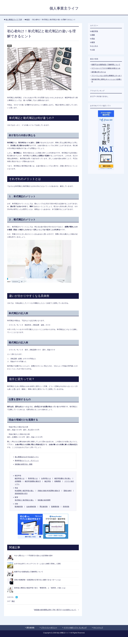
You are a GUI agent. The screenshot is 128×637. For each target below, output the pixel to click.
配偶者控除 (19, 506)
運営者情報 (30, 627)
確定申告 (95, 31)
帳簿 (9, 45)
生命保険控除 (31, 506)
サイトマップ (98, 627)
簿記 (13, 601)
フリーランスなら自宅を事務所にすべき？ (106, 75)
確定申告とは (19, 478)
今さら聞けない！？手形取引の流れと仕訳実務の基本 (33, 555)
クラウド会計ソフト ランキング (75, 627)
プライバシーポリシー (49, 627)
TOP (14, 19)
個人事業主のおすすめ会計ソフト (27, 457)
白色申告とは (46, 478)
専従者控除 (44, 506)
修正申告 (47, 481)
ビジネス (95, 46)
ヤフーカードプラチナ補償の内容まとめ (105, 68)
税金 (93, 38)
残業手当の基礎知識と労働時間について (28, 572)
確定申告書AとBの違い (62, 478)
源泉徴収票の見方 (21, 493)
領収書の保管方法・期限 (23, 464)
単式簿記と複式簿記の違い (24, 500)
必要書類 (18, 481)
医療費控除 (55, 506)
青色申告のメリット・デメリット (27, 460)
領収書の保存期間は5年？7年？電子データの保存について (55, 610)
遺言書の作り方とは (98, 72)
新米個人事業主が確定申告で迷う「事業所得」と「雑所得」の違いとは (39, 588)
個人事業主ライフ (64, 8)
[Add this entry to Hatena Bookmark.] (17, 597)
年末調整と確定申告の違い (24, 490)
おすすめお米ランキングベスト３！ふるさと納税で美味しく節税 (37, 563)
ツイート (10, 597)
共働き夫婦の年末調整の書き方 (49, 490)
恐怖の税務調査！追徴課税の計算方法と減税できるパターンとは (37, 580)
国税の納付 (68, 490)
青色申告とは (33, 478)
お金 (93, 49)
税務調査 (57, 481)
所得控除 (66, 506)
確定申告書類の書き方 (33, 481)
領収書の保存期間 (44, 500)
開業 (93, 35)
